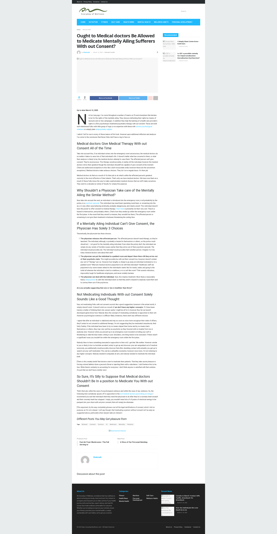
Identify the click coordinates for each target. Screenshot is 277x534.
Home (83, 22)
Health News (128, 22)
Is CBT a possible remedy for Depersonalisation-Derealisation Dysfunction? (188, 55)
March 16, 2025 (98, 52)
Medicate (113, 424)
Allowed (84, 424)
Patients (130, 424)
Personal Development (182, 22)
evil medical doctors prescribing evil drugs (136, 394)
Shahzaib (86, 52)
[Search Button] (198, 11)
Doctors (101, 424)
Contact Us (104, 2)
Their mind (120, 209)
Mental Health (144, 22)
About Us (79, 2)
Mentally (122, 424)
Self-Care (115, 22)
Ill (106, 424)
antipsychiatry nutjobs (104, 129)
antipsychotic (90, 280)
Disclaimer (96, 2)
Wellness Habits (161, 22)
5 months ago (183, 60)
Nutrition (93, 22)
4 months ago (183, 46)
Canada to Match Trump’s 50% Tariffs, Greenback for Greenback (188, 498)
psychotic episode (92, 203)
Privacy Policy (88, 2)
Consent (93, 424)
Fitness (104, 22)
